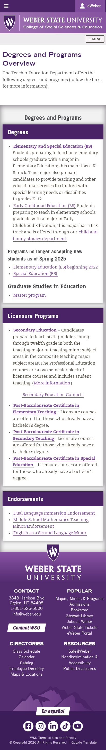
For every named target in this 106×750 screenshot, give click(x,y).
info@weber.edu (26, 614)
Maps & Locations (26, 674)
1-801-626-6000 (27, 608)
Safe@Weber (79, 651)
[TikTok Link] (65, 726)
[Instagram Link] (41, 726)
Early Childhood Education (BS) (44, 206)
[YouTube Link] (78, 726)
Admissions (79, 604)
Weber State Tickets (79, 627)
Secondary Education (35, 330)
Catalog (26, 662)
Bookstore (79, 609)
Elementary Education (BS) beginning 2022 (55, 267)
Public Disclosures (79, 668)
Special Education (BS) (35, 274)
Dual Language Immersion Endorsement (54, 513)
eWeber (94, 5)
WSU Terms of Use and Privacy (53, 738)
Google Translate (84, 742)
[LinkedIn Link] (53, 726)
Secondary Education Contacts (53, 395)
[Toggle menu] (6, 6)
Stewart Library (79, 615)
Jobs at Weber (79, 621)
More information (52, 383)
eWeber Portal (79, 633)
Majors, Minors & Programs (79, 598)
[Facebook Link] (28, 726)
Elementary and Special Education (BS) (52, 147)
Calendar (26, 656)
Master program (29, 296)
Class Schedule (26, 651)
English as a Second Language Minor (49, 533)
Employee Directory (27, 668)
